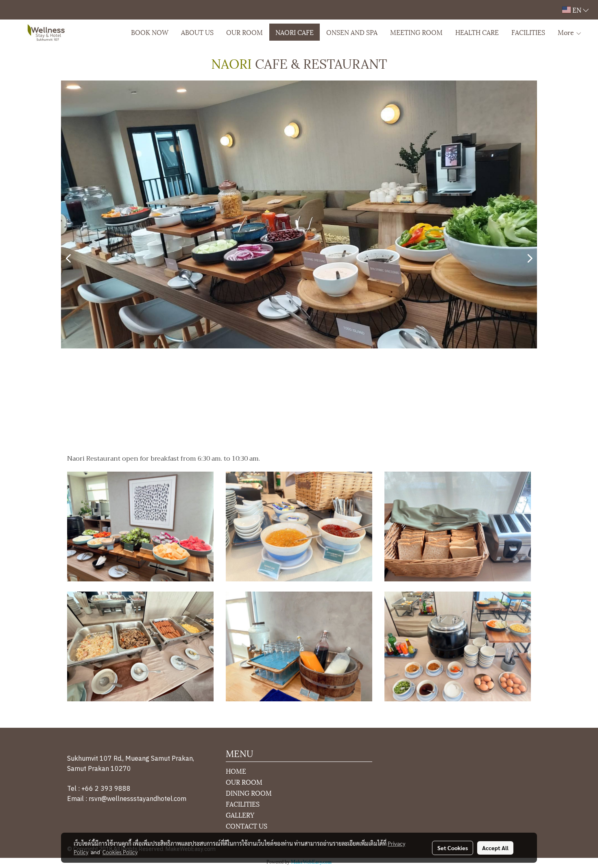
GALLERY (240, 814)
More (567, 32)
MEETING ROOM (416, 32)
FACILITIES (528, 32)
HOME (236, 771)
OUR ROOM (244, 32)
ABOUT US (197, 32)
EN (577, 9)
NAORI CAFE (294, 32)
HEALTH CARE (477, 32)
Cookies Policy (120, 851)
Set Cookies (452, 847)
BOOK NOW (149, 32)
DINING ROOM (249, 793)
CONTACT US (246, 825)
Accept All (495, 847)
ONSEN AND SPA (352, 32)
